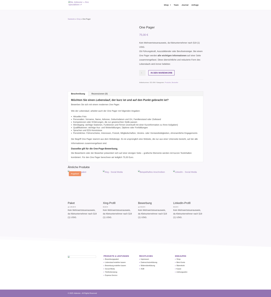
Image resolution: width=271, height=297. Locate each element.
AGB (142, 269)
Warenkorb (180, 265)
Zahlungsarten (181, 272)
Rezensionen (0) (99, 94)
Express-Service (111, 275)
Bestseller (175, 82)
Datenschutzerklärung (149, 262)
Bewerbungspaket (112, 259)
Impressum (145, 259)
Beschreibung (78, 94)
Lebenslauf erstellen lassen (115, 262)
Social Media (110, 269)
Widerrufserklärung (148, 265)
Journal (185, 5)
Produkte (168, 82)
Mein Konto (180, 262)
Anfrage (195, 5)
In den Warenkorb (161, 73)
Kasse (178, 269)
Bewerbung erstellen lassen (115, 265)
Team (176, 5)
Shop (166, 5)
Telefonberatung (111, 272)
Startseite (71, 19)
